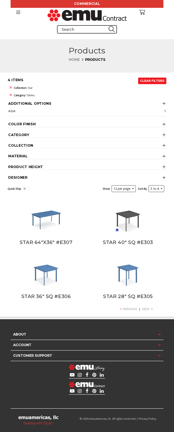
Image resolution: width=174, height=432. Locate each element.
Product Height (25, 167)
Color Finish (22, 124)
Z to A (155, 189)
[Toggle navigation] (18, 12)
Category (18, 135)
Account (22, 345)
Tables (24, 95)
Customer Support (32, 356)
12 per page (122, 189)
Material (18, 156)
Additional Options (30, 104)
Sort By (142, 189)
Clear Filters (152, 81)
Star (23, 88)
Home (74, 60)
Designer (18, 178)
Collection (20, 146)
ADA (11, 111)
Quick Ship (14, 189)
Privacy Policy (147, 419)
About (19, 334)
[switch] (26, 188)
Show (106, 189)
